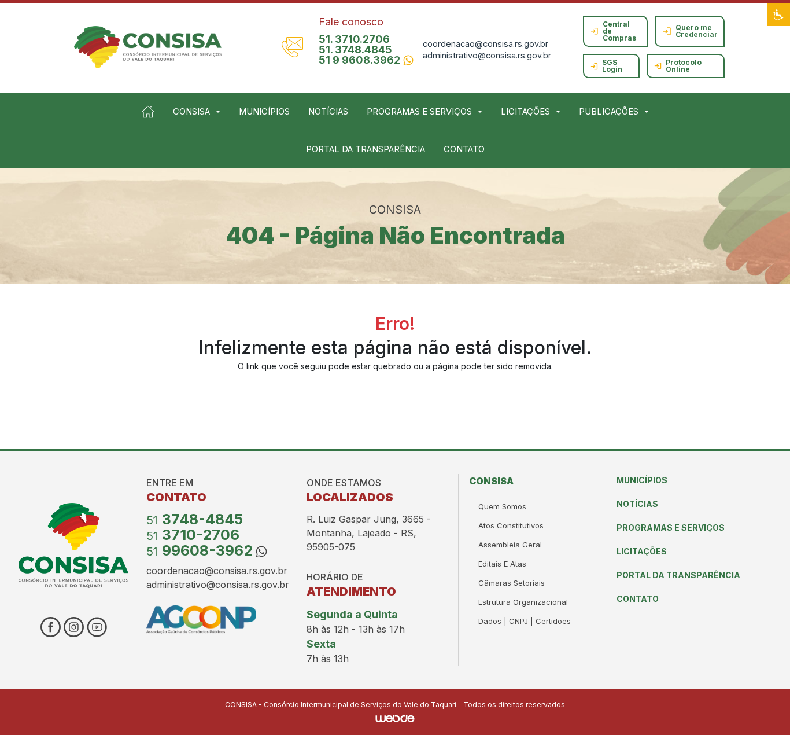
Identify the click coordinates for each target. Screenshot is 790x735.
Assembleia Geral (510, 544)
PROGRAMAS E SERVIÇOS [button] (419, 111)
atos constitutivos (511, 525)
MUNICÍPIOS (264, 111)
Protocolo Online (684, 66)
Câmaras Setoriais (511, 582)
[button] (778, 14)
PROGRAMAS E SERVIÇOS (671, 527)
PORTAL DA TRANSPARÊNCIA (365, 149)
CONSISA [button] (191, 111)
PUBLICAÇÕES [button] (608, 111)
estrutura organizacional (523, 602)
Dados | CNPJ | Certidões (524, 621)
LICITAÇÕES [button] (525, 111)
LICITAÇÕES (642, 551)
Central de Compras (619, 31)
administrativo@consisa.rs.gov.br (487, 55)
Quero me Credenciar (696, 31)
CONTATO (464, 149)
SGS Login (612, 66)
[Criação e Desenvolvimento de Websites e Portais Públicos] (395, 717)
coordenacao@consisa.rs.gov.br (485, 44)
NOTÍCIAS (328, 111)
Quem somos (502, 506)
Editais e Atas (502, 563)
